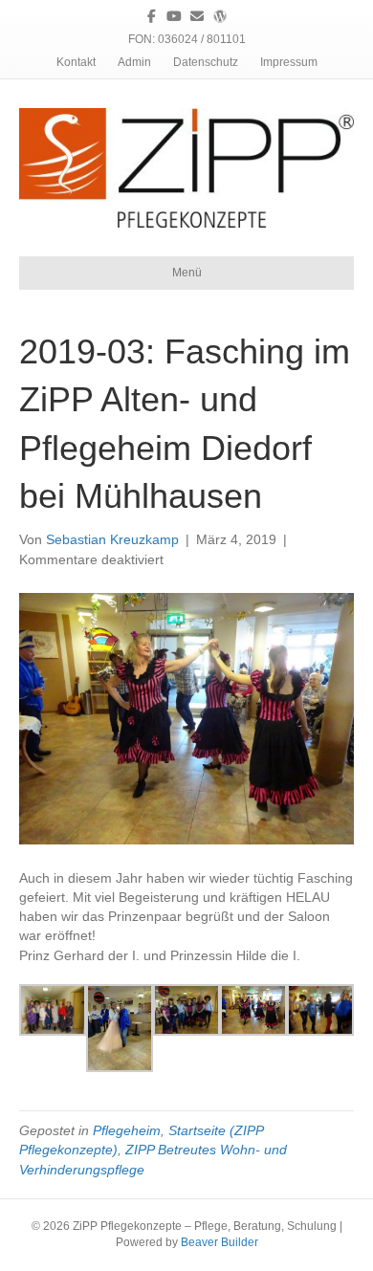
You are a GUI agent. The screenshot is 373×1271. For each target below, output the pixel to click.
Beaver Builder (219, 1242)
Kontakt (76, 62)
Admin (134, 62)
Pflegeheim (127, 1130)
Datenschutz (205, 62)
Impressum (289, 62)
